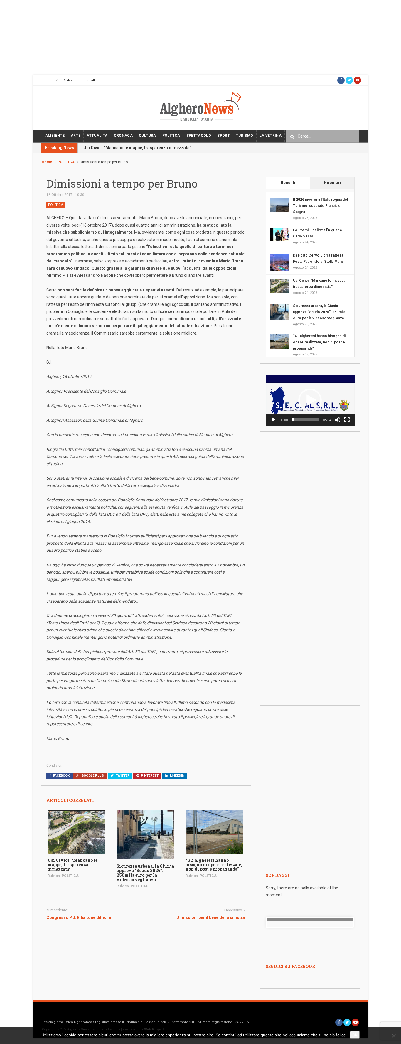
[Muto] (338, 420)
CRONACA (123, 136)
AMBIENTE (55, 136)
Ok (354, 1035)
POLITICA (171, 136)
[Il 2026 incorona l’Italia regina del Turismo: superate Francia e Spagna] (279, 205)
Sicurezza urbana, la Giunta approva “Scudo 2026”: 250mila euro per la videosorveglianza (145, 872)
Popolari (332, 182)
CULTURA (147, 136)
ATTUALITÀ (97, 136)
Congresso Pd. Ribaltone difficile (78, 917)
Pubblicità (50, 80)
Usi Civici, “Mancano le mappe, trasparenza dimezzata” (137, 147)
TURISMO (244, 136)
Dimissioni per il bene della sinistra (210, 917)
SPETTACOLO (198, 136)
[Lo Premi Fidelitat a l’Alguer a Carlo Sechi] (279, 234)
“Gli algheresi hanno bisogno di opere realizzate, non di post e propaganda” (214, 864)
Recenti (288, 182)
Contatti (90, 80)
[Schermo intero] (347, 420)
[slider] (305, 419)
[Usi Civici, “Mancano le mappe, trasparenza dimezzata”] (76, 831)
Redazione (71, 80)
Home (47, 162)
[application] (310, 400)
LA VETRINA (271, 136)
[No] (394, 1035)
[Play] (273, 420)
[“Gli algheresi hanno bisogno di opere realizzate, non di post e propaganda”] (214, 831)
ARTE (75, 136)
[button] (310, 400)
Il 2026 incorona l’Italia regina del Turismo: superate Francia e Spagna (320, 206)
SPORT (223, 136)
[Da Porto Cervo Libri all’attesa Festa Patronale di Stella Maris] (279, 262)
